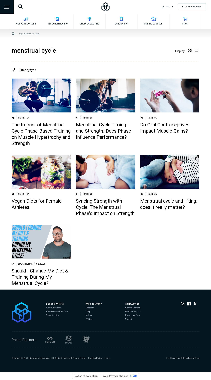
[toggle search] (20, 7)
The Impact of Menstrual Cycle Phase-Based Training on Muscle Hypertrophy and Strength (41, 134)
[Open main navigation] (7, 7)
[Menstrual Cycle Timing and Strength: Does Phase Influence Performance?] (105, 95)
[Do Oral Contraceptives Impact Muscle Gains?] (169, 95)
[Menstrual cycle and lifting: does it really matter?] (169, 172)
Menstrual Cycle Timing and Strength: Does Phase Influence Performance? (103, 131)
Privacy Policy (79, 358)
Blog (88, 311)
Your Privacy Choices (115, 376)
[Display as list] (196, 50)
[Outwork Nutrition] (68, 339)
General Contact (132, 307)
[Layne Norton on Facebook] (189, 304)
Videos (89, 315)
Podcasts (90, 307)
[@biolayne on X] (195, 304)
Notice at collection (86, 376)
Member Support (133, 311)
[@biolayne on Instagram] (183, 304)
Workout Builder (53, 307)
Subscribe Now (53, 315)
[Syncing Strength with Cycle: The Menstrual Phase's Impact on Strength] (105, 172)
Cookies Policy (95, 358)
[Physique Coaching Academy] (86, 339)
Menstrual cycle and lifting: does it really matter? (168, 204)
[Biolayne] (105, 7)
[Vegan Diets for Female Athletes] (41, 172)
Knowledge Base (132, 315)
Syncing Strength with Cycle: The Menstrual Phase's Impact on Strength (105, 207)
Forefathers (193, 358)
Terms (107, 358)
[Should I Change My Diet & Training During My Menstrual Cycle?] (41, 242)
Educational (25, 263)
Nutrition (24, 117)
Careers (128, 318)
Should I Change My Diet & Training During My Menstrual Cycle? (40, 277)
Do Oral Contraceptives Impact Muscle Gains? (165, 128)
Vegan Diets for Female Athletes (36, 204)
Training (87, 117)
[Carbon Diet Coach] (49, 339)
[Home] (13, 33)
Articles (89, 318)
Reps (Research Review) (57, 311)
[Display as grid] (190, 50)
